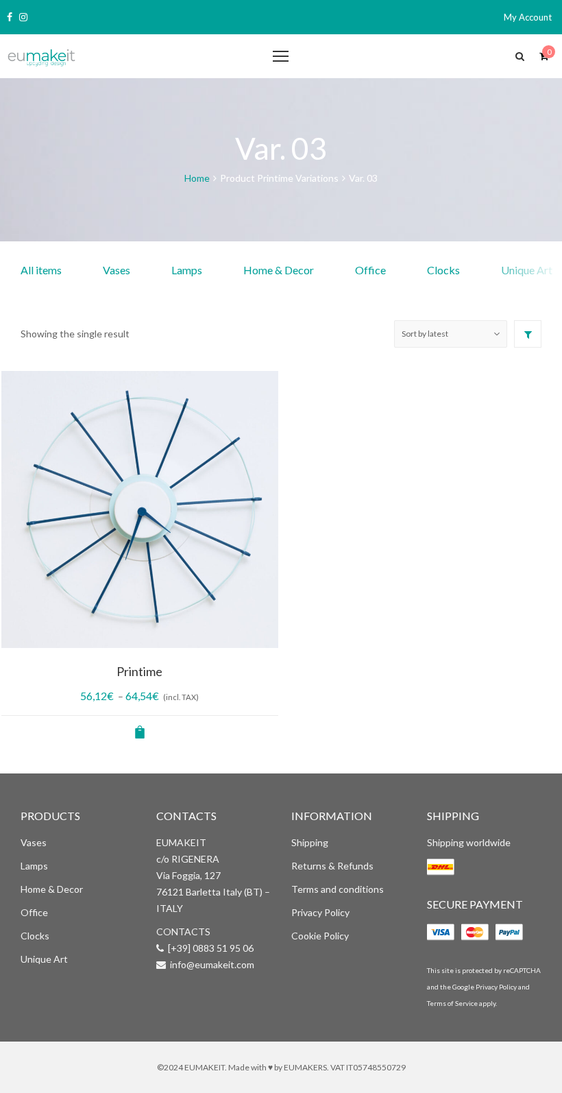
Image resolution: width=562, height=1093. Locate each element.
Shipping (309, 842)
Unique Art (44, 959)
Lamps (186, 269)
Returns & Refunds (332, 866)
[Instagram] (23, 17)
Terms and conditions (337, 889)
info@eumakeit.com (212, 964)
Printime (139, 671)
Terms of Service (452, 1003)
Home (197, 178)
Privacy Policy (320, 912)
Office (370, 269)
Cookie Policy (320, 935)
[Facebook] (9, 17)
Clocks (443, 269)
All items (41, 269)
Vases (116, 269)
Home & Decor (278, 269)
